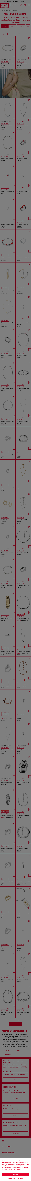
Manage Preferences (18, 1167)
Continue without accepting (15, 1178)
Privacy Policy (7, 1169)
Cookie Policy (17, 1169)
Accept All (15, 1174)
